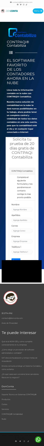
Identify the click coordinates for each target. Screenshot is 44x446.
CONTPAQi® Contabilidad (12, 414)
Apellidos (15, 215)
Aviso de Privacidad (9, 323)
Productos (6, 399)
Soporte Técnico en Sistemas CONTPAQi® (19, 394)
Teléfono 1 (16, 247)
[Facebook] (17, 4)
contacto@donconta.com (12, 318)
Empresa (15, 236)
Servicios (5, 409)
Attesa (4, 435)
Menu (37, 11)
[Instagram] (23, 4)
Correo (14, 226)
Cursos (4, 404)
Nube (4, 419)
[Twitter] (20, 4)
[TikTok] (26, 4)
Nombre (15, 205)
